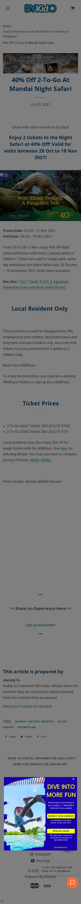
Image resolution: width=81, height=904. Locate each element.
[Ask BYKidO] (72, 882)
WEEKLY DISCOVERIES (61, 816)
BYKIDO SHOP (61, 831)
